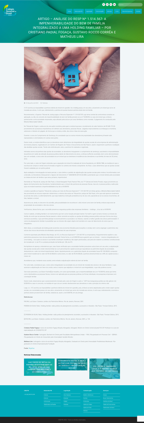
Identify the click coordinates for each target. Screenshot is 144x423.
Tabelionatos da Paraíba (50, 404)
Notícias (45, 103)
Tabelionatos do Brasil (108, 407)
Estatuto (46, 398)
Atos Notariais (67, 395)
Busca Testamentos (108, 398)
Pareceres (66, 404)
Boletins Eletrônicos (88, 395)
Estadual (66, 398)
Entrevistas (86, 401)
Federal (65, 401)
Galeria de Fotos (87, 407)
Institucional (47, 401)
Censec (105, 395)
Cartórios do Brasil (108, 401)
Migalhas (31, 348)
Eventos (85, 398)
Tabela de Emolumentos (109, 404)
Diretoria (46, 395)
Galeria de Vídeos (87, 404)
